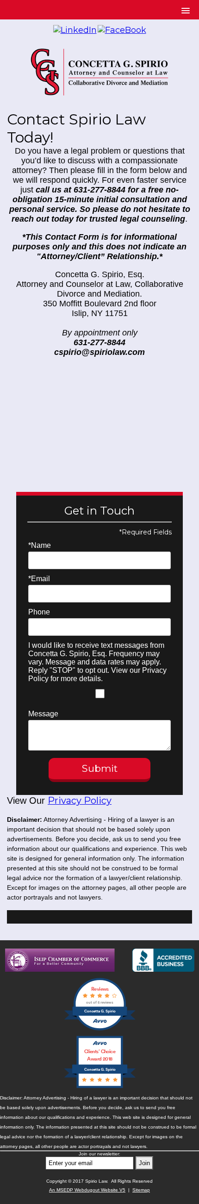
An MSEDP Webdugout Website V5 (87, 1189)
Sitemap (141, 1189)
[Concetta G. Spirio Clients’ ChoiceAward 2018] (100, 1087)
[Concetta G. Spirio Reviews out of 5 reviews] (100, 1029)
